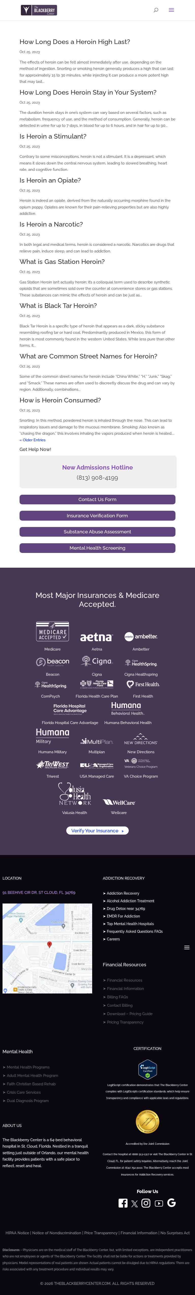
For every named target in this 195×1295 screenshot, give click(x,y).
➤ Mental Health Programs (26, 1067)
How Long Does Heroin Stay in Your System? (88, 92)
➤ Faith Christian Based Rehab (29, 1084)
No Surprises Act (175, 1233)
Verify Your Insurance (97, 830)
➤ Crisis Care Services (22, 1092)
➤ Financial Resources (122, 980)
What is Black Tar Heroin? (58, 305)
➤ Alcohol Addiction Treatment (128, 901)
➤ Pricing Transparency (123, 1022)
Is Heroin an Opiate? (50, 180)
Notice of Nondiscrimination (56, 1233)
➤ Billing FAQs (115, 997)
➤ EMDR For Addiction (121, 916)
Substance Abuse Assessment (97, 531)
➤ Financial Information (123, 988)
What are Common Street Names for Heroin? (88, 356)
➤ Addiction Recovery (121, 893)
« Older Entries (32, 440)
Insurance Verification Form (97, 515)
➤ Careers (111, 939)
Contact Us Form (97, 499)
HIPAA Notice (17, 1233)
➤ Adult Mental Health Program (30, 1075)
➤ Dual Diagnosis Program (26, 1100)
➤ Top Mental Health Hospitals (128, 924)
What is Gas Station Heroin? (62, 261)
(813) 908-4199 (97, 477)
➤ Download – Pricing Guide (128, 1014)
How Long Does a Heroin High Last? (75, 42)
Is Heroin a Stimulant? (53, 136)
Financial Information (139, 1233)
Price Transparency (101, 1233)
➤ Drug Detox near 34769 (124, 909)
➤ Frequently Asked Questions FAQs (133, 931)
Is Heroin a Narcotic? (51, 224)
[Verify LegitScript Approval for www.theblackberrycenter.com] (147, 1078)
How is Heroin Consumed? (60, 400)
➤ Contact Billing (118, 1005)
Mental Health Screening (97, 548)
